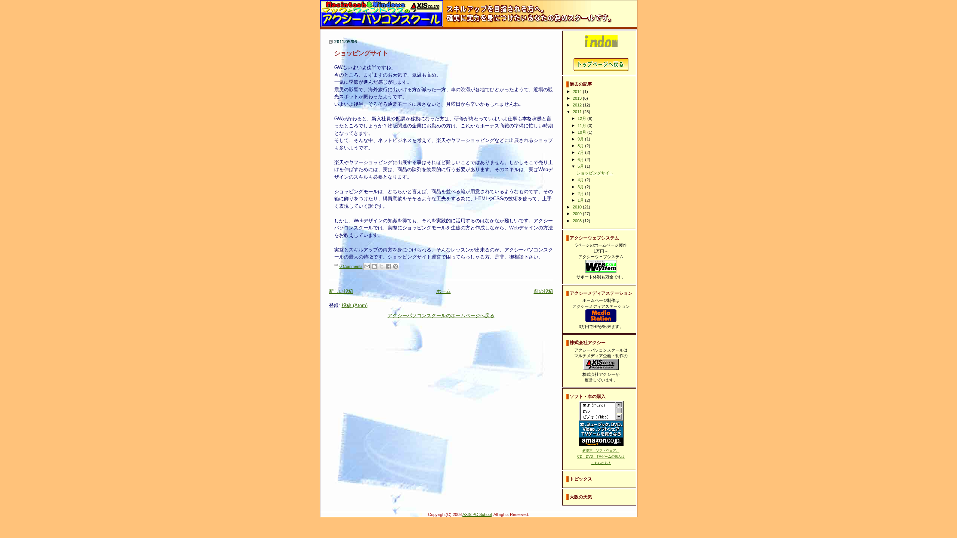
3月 (581, 187)
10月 (582, 132)
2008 (578, 221)
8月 (581, 145)
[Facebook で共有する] (388, 266)
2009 (578, 213)
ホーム (443, 291)
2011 (578, 111)
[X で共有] (381, 266)
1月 (581, 200)
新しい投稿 (341, 291)
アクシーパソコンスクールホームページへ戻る (600, 64)
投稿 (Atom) (354, 305)
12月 (582, 118)
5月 (581, 166)
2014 (578, 91)
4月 (581, 179)
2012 (578, 105)
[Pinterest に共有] (395, 266)
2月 (581, 193)
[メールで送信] (367, 266)
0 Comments (351, 266)
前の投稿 (543, 291)
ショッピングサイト (361, 53)
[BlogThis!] (374, 266)
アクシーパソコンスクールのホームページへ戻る (441, 315)
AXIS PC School (477, 514)
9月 (581, 139)
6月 (581, 159)
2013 (578, 98)
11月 (582, 125)
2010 (578, 207)
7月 (581, 152)
